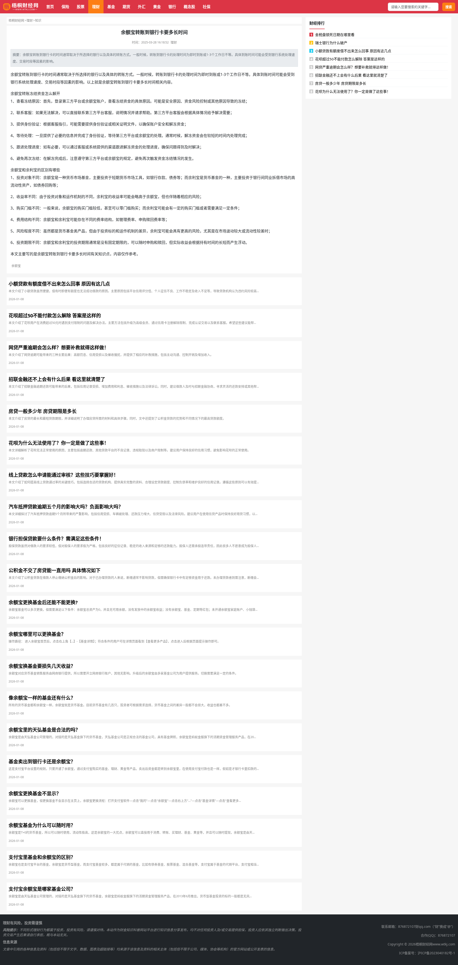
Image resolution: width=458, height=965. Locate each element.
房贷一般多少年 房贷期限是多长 (338, 83)
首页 (50, 6)
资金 (41, 93)
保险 (65, 6)
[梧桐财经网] (21, 6)
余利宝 (31, 170)
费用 (20, 219)
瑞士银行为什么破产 (329, 42)
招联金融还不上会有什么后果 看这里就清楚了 (349, 75)
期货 (126, 6)
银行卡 (165, 54)
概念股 (189, 6)
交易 (22, 61)
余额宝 (16, 74)
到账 (199, 54)
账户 (100, 101)
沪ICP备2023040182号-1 (436, 953)
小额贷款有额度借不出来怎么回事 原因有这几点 (350, 50)
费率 (100, 219)
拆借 (276, 177)
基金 (111, 6)
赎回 (150, 219)
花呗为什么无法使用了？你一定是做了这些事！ (350, 91)
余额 (26, 54)
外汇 (142, 6)
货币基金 (211, 177)
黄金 (157, 6)
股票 (80, 6)
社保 (206, 6)
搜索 (448, 7)
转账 (36, 54)
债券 (173, 177)
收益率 (22, 196)
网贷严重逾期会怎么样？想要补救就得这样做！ (350, 67)
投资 (20, 177)
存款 (161, 177)
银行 (172, 6)
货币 (70, 177)
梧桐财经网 (16, 20)
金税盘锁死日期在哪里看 (332, 34)
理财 (96, 6)
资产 (26, 185)
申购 (142, 219)
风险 (196, 101)
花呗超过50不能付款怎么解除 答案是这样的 (347, 59)
